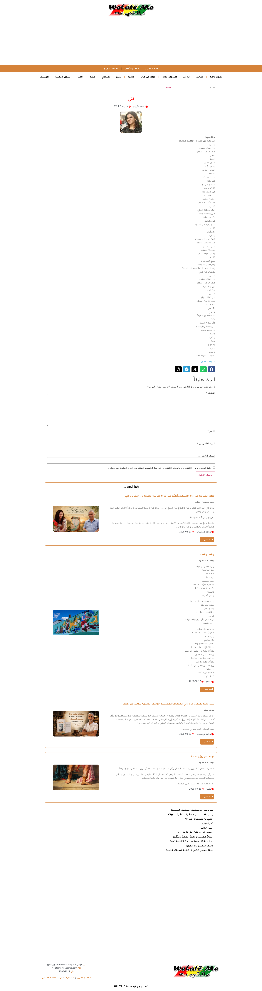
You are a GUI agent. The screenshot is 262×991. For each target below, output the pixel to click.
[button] (211, 369)
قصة (92, 77)
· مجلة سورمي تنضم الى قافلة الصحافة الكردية (190, 850)
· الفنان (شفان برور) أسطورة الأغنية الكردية (192, 841)
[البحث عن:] (195, 87)
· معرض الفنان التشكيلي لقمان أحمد (195, 832)
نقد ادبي (105, 77)
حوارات (186, 77)
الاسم (211, 431)
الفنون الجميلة (63, 77)
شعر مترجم (139, 106)
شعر (118, 77)
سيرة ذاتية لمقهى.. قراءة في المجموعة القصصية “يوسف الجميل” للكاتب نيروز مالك (168, 704)
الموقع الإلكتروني (206, 455)
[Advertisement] (131, 42)
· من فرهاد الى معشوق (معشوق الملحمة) (192, 810)
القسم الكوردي (111, 69)
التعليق (210, 392)
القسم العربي (151, 69)
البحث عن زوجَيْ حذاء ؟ (202, 757)
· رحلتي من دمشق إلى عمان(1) (199, 819)
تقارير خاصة (216, 77)
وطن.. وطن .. (207, 554)
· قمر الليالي (208, 823)
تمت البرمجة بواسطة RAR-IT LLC (131, 987)
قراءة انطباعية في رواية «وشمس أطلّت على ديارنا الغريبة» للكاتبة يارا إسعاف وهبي (169, 496)
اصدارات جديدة (169, 77)
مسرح (131, 77)
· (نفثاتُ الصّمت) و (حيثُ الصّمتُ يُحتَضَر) (193, 837)
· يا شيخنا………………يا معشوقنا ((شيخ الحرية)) (191, 815)
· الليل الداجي (207, 828)
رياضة (80, 77)
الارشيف (44, 77)
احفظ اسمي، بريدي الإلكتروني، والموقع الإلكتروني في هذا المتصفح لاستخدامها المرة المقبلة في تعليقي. (160, 468)
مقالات (199, 77)
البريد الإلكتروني (206, 443)
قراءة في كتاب (147, 77)
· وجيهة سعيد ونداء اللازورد (200, 846)
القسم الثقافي (131, 69)
